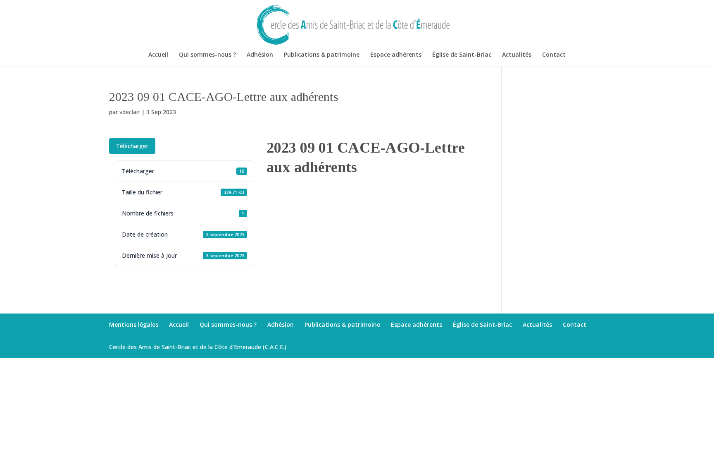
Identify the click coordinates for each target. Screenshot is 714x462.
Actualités (516, 55)
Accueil (158, 55)
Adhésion (260, 55)
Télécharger (132, 146)
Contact (554, 55)
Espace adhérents (395, 55)
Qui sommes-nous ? (207, 55)
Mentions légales (133, 324)
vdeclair (129, 112)
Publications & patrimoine (321, 55)
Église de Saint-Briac (461, 55)
